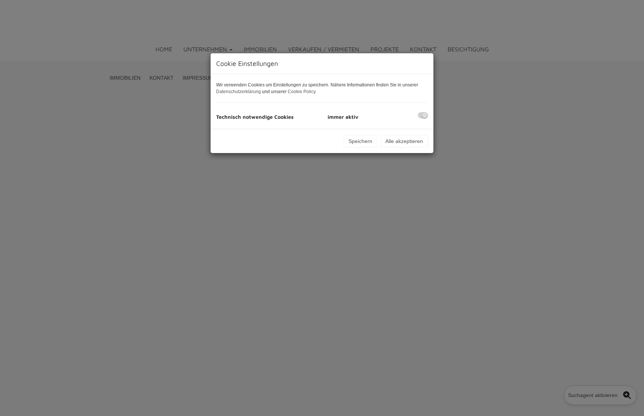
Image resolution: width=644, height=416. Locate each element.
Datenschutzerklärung (238, 91)
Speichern (360, 141)
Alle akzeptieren (404, 141)
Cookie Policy (301, 91)
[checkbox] (423, 115)
